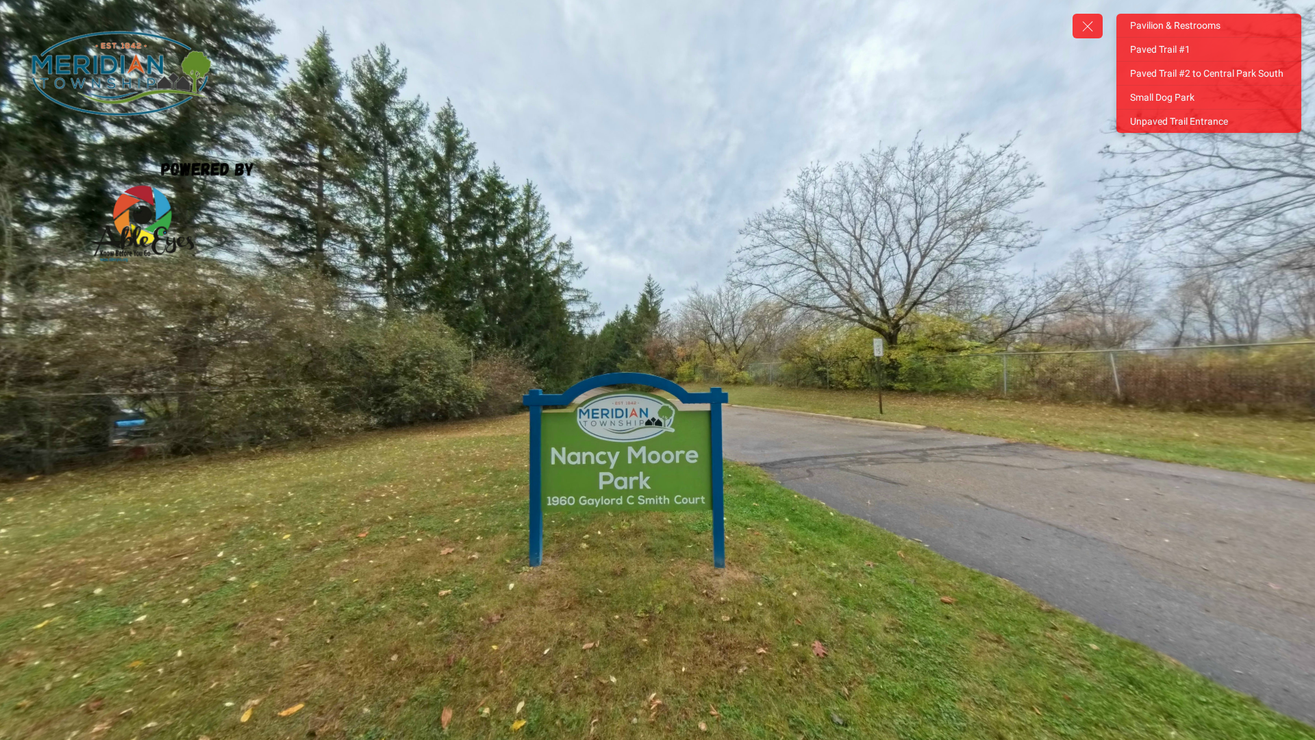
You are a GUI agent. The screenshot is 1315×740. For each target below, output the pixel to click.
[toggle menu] (1088, 26)
